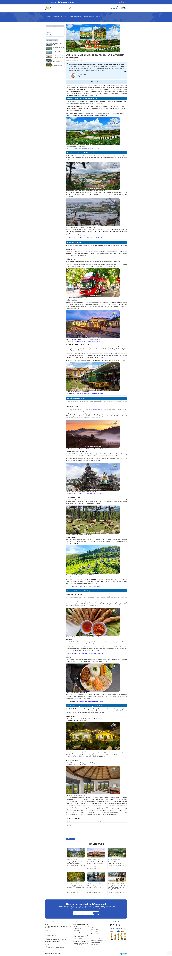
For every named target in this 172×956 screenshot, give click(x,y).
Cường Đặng (82, 74)
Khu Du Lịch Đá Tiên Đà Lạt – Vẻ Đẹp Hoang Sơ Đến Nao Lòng (87, 238)
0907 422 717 (53, 935)
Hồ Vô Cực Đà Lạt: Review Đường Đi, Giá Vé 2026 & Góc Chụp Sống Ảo (95, 887)
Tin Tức (104, 2)
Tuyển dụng (93, 927)
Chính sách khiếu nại (95, 944)
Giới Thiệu (91, 2)
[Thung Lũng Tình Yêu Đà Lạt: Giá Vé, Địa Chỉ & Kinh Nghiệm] (76, 853)
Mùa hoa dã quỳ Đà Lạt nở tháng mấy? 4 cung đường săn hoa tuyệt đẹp (75, 887)
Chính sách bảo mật (95, 936)
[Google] (119, 925)
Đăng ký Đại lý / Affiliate (96, 933)
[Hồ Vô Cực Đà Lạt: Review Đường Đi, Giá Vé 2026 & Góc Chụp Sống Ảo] (96, 877)
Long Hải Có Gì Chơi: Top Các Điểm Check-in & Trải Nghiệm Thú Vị (58, 52)
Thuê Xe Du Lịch (97, 8)
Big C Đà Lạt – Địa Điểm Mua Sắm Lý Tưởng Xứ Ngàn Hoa (89, 341)
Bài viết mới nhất (51, 40)
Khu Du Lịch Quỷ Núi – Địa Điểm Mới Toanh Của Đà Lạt (86, 586)
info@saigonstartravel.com (50, 931)
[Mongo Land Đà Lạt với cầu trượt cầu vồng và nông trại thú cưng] (117, 853)
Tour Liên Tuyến (87, 8)
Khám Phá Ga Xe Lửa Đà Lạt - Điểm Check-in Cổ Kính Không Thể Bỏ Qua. (96, 863)
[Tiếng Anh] (124, 2)
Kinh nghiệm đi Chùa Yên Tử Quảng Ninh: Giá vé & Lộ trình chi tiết (57, 44)
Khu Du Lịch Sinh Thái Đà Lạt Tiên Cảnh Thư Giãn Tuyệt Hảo (87, 148)
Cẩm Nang (98, 2)
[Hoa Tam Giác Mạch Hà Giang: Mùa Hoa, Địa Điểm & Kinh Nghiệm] (49, 61)
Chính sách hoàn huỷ (95, 938)
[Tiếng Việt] (122, 2)
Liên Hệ (118, 2)
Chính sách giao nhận (95, 942)
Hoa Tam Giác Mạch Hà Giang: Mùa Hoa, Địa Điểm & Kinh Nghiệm (57, 60)
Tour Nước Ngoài (67, 8)
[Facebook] (111, 925)
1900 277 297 (47, 935)
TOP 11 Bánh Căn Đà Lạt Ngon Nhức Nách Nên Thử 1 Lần (88, 653)
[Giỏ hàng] (116, 8)
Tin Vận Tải (48, 34)
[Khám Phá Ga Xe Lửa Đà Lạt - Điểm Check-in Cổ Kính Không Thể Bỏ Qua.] (96, 853)
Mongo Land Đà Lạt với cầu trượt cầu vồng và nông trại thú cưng (116, 862)
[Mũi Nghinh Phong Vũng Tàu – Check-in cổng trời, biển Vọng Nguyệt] (49, 48)
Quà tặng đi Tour (94, 931)
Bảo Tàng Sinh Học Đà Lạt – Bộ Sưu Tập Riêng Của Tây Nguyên (87, 393)
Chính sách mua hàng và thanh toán (98, 940)
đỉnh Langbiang (95, 349)
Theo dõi (96, 913)
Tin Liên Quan (96, 843)
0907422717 (124, 8)
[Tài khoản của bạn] (114, 8)
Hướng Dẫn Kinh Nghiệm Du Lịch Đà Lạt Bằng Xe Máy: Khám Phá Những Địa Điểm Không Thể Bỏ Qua (116, 888)
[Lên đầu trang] (169, 951)
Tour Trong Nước (57, 8)
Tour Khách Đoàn (77, 8)
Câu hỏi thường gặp (95, 947)
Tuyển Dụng (111, 2)
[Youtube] (114, 925)
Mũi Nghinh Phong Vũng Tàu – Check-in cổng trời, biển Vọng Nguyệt (58, 48)
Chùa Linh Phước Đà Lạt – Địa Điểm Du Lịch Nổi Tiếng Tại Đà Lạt (87, 493)
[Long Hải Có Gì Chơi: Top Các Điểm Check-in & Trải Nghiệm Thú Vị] (49, 52)
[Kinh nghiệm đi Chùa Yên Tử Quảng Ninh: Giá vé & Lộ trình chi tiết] (49, 44)
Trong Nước (48, 30)
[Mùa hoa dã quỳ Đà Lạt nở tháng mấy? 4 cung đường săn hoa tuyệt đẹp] (76, 877)
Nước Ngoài (48, 32)
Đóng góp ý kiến (94, 929)
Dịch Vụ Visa (105, 8)
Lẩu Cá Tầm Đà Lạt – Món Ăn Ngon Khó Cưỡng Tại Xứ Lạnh (89, 701)
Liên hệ (92, 925)
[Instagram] (116, 925)
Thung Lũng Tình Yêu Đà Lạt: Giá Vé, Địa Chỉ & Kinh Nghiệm (75, 862)
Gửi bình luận (71, 839)
